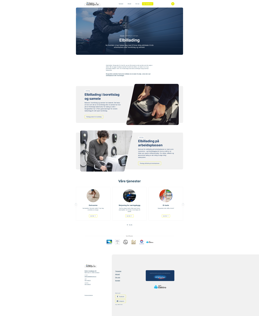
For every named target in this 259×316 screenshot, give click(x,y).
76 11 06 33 (88, 280)
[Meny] (172, 3)
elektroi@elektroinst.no (90, 276)
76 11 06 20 (88, 284)
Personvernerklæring (89, 295)
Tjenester (122, 35)
